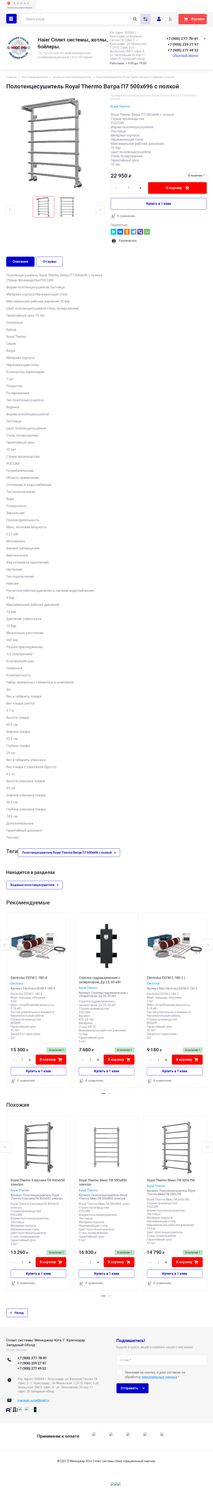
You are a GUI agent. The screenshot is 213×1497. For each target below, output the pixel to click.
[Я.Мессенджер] (113, 232)
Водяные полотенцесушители (72, 77)
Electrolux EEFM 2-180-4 (29, 978)
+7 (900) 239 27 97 (183, 44)
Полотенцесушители (35, 77)
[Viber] (140, 232)
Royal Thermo (120, 106)
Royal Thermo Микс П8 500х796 (171, 1180)
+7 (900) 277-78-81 (182, 39)
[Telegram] (133, 232)
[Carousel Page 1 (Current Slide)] (103, 1093)
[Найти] (135, 19)
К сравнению (126, 216)
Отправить (129, 1388)
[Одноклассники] (127, 232)
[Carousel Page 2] (110, 1093)
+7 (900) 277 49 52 (183, 50)
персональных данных (159, 1377)
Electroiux (17, 983)
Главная (11, 77)
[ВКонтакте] (120, 232)
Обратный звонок (185, 55)
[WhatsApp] (147, 232)
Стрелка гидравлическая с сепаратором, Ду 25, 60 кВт (100, 980)
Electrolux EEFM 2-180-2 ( (166, 978)
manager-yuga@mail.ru (33, 1400)
